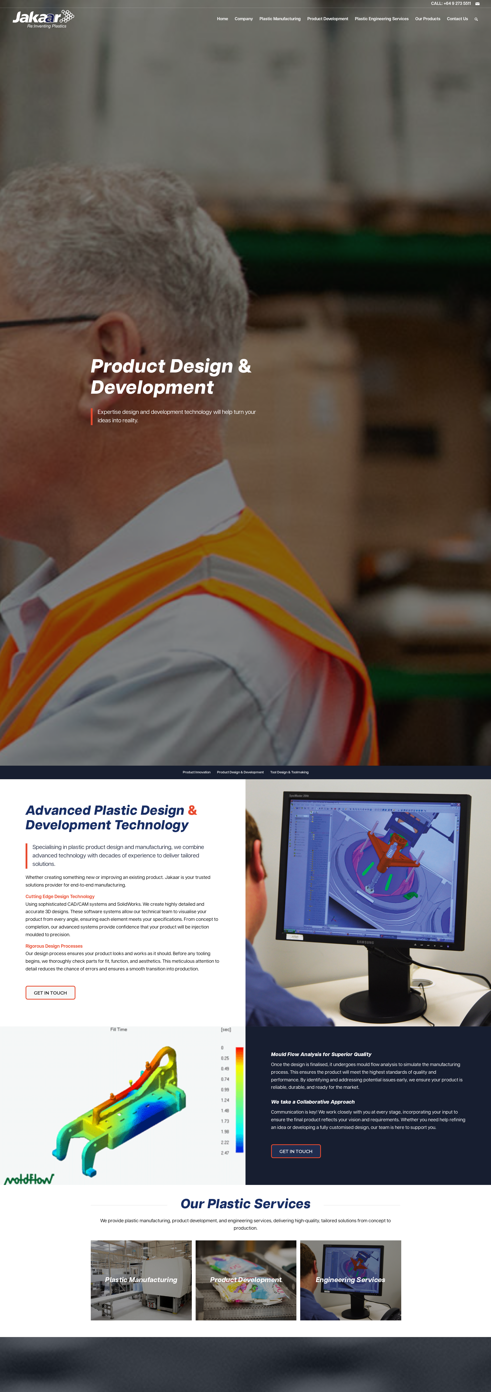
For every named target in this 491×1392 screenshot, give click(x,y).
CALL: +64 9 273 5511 (451, 4)
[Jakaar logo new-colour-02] (43, 19)
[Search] (476, 19)
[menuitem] (222, 19)
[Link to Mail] (477, 4)
